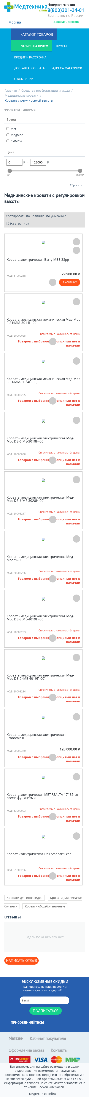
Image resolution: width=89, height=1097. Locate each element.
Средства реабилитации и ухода (45, 90)
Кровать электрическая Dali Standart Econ (39, 853)
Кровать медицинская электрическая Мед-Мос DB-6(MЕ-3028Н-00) (40, 499)
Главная (11, 90)
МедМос (17, 135)
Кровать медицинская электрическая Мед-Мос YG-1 (40, 558)
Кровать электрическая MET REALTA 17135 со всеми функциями (42, 796)
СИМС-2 (16, 141)
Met (13, 129)
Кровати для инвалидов (24, 898)
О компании (23, 79)
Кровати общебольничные (45, 906)
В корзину (69, 282)
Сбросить (76, 185)
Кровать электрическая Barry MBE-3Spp (38, 259)
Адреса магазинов (67, 68)
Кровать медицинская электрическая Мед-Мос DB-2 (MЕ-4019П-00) (40, 677)
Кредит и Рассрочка (30, 57)
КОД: (10, 276)
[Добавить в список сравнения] (76, 250)
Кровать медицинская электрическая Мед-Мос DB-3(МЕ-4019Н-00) (40, 617)
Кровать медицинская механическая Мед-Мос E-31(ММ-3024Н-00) (43, 380)
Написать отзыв (21, 960)
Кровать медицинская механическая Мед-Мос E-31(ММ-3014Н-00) (43, 321)
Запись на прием (34, 46)
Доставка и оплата (29, 68)
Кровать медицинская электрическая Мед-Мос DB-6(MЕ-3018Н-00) (40, 439)
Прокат (61, 46)
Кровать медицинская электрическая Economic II (36, 736)
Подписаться (45, 1010)
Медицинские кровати (21, 95)
